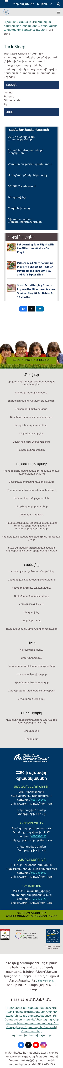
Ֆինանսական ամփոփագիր (32, 682)
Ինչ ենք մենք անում (31, 650)
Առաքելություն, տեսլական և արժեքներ (31, 690)
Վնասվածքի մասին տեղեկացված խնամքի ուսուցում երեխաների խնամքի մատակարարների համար (32, 525)
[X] (28, 1045)
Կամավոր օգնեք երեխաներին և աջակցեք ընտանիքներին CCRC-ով (31, 721)
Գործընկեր (31, 739)
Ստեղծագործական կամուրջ (27, 175)
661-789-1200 (38, 836)
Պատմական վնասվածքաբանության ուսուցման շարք (31, 538)
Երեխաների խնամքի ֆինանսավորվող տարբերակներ (31, 383)
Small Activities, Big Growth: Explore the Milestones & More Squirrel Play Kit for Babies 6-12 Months (36, 291)
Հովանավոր (31, 731)
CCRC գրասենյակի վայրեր (31, 674)
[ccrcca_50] (6, 12)
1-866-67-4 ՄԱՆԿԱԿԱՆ (30, 999)
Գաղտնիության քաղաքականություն (31, 1008)
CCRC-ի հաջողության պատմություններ (21, 138)
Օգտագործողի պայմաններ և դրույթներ (32, 1019)
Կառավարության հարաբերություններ (31, 666)
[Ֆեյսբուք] (21, 1045)
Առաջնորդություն (31, 658)
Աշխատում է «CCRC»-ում (31, 699)
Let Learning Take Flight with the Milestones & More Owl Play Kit (35, 248)
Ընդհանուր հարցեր (31, 433)
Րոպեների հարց (19, 208)
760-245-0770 (38, 899)
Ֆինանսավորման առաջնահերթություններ (25, 221)
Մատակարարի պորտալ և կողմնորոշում (31, 490)
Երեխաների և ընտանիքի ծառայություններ (31, 28)
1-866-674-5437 (45, 981)
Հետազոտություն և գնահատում (30, 164)
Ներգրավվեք (17, 197)
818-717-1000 (38, 800)
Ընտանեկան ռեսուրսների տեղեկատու (27, 24)
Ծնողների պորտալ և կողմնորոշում (31, 417)
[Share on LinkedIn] (40, 308)
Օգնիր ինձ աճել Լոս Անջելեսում (31, 442)
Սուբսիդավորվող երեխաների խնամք (31, 482)
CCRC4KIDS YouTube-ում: (22, 186)
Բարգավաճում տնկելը (31, 450)
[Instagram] (43, 1045)
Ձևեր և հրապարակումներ (31, 425)
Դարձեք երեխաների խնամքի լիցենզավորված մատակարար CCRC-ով (32, 472)
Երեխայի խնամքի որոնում (31, 392)
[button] (6, 1)
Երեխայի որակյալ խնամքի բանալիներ (31, 401)
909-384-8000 (38, 873)
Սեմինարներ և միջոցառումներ (31, 498)
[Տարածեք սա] (23, 308)
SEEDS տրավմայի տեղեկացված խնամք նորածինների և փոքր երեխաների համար (31, 549)
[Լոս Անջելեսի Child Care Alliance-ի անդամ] (26, 934)
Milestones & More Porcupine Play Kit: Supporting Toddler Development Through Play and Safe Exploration (35, 269)
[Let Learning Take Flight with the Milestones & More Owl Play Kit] (11, 247)
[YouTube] (36, 1045)
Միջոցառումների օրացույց (31, 409)
